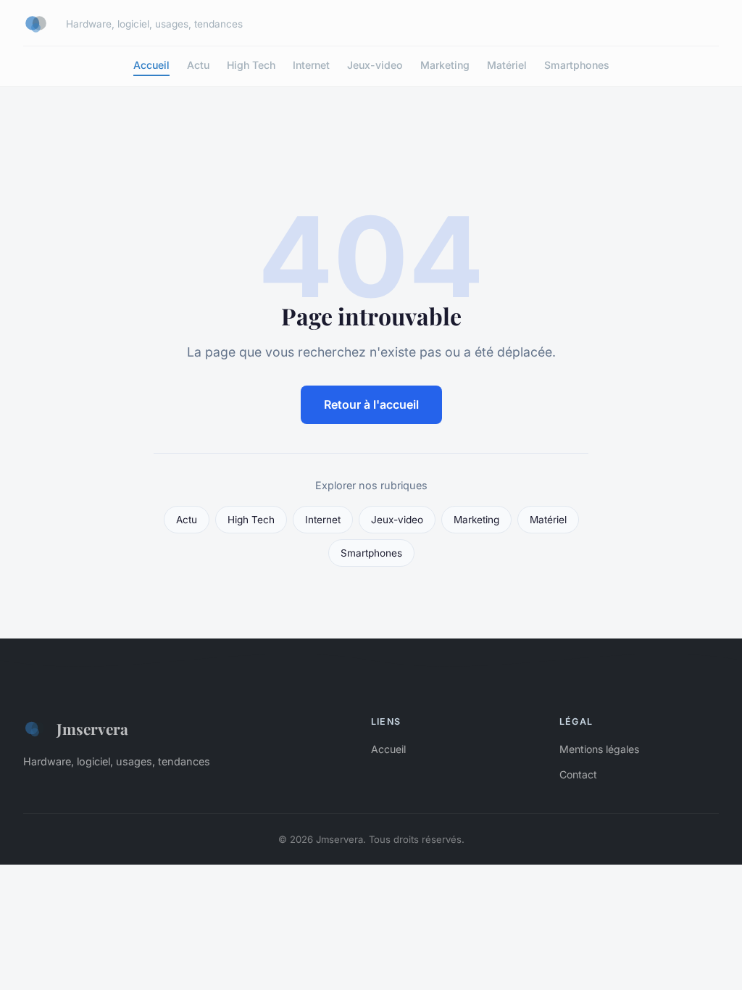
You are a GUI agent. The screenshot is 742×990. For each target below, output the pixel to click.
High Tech (251, 65)
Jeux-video (375, 65)
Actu (198, 65)
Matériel (507, 65)
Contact (578, 774)
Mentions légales (599, 749)
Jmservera (92, 728)
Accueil (151, 65)
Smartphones (576, 65)
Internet (311, 65)
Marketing (445, 65)
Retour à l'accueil (371, 404)
